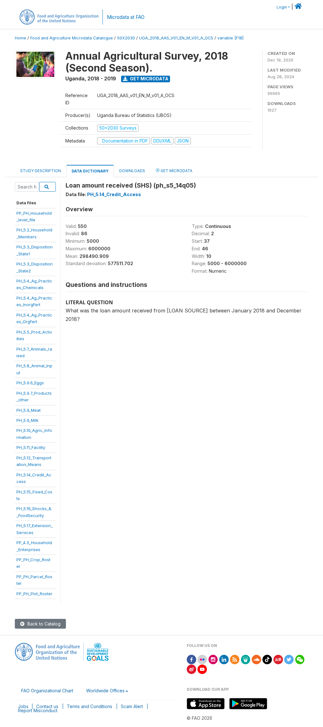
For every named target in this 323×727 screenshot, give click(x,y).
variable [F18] (230, 38)
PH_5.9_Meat (28, 410)
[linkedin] (224, 659)
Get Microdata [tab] (176, 170)
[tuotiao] (278, 659)
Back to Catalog (43, 623)
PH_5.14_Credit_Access (114, 194)
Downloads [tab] (132, 170)
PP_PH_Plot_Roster (34, 593)
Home (20, 38)
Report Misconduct (37, 710)
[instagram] (213, 659)
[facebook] (191, 659)
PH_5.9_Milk (27, 420)
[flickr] (202, 659)
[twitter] (289, 659)
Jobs (23, 706)
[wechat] (300, 659)
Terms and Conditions (89, 706)
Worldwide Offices (105, 690)
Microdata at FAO (125, 17)
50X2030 (126, 38)
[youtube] (202, 669)
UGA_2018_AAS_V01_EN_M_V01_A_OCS (176, 38)
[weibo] (191, 669)
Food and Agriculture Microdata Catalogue (71, 38)
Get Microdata (148, 78)
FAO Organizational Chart (47, 690)
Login (282, 7)
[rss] (234, 659)
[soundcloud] (256, 659)
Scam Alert (132, 706)
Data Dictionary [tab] (90, 171)
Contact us (47, 706)
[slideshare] (245, 659)
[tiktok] (267, 659)
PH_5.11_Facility (30, 447)
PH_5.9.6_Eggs (30, 382)
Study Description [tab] (40, 170)
